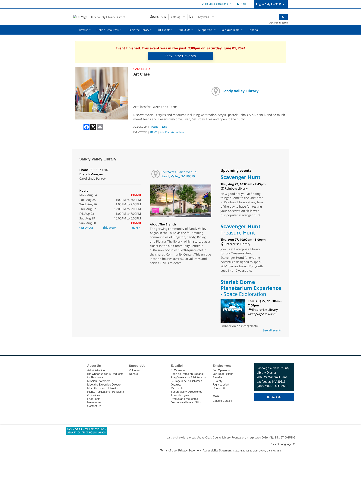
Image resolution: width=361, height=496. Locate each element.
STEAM (153, 132)
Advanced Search (278, 22)
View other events (180, 56)
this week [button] (109, 227)
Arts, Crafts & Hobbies (171, 132)
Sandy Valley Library (240, 90)
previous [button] (87, 227)
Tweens (153, 126)
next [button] (135, 227)
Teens (163, 126)
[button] (216, 4)
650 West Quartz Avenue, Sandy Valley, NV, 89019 (179, 174)
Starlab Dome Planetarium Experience (251, 288)
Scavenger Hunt (241, 177)
